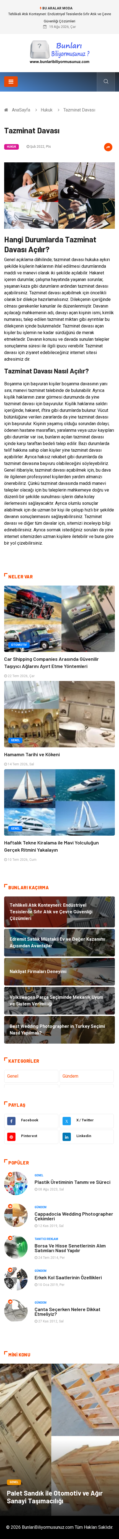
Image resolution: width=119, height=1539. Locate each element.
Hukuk (47, 110)
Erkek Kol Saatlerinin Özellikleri (68, 1277)
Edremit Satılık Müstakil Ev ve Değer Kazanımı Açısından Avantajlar (59, 14)
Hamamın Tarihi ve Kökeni (32, 754)
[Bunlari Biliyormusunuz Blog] (59, 51)
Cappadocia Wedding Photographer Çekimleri (74, 1216)
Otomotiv (19, 644)
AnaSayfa (21, 110)
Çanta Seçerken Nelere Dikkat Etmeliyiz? (67, 1311)
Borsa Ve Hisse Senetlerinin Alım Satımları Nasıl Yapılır (70, 1247)
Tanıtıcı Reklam (46, 1239)
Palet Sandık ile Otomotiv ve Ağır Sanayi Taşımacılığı (55, 1497)
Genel (15, 740)
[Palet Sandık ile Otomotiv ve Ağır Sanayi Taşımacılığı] (59, 1440)
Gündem (70, 1076)
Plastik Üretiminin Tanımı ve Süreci (72, 1182)
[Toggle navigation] (11, 81)
